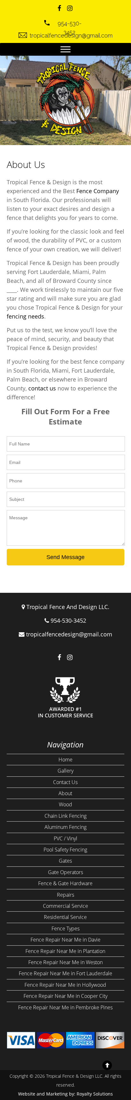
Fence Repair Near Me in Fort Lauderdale (65, 973)
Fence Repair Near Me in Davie (65, 939)
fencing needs (25, 316)
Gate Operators (65, 872)
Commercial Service (65, 905)
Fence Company (97, 191)
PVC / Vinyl (65, 838)
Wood (65, 804)
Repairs (65, 894)
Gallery (65, 770)
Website (26, 1094)
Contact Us (65, 782)
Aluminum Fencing (65, 826)
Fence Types (65, 928)
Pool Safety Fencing (65, 849)
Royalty (84, 1094)
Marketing (57, 1094)
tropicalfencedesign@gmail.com (69, 634)
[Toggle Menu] (65, 49)
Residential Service (65, 917)
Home (65, 759)
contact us (42, 388)
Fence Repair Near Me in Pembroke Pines (65, 1007)
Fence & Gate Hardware (65, 883)
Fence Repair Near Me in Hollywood (65, 984)
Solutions (103, 1094)
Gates (65, 860)
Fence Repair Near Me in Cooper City (65, 995)
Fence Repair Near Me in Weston (65, 962)
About (65, 793)
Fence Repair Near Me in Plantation (65, 951)
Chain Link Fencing (65, 815)
